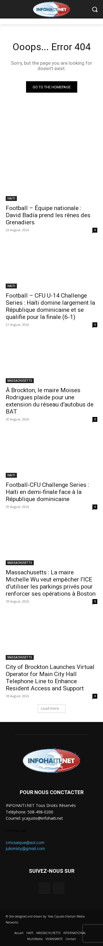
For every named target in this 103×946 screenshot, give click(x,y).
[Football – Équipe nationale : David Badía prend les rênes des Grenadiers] (51, 178)
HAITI (11, 198)
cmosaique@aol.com (25, 842)
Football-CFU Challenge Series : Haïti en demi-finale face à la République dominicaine (47, 492)
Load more (50, 708)
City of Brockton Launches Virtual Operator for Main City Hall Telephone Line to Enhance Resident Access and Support (50, 678)
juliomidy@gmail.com (25, 848)
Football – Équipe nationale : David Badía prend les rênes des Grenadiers (48, 215)
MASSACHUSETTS (19, 381)
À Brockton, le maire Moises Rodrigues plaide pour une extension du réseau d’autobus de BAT (50, 401)
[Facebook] (44, 888)
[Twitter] (58, 888)
